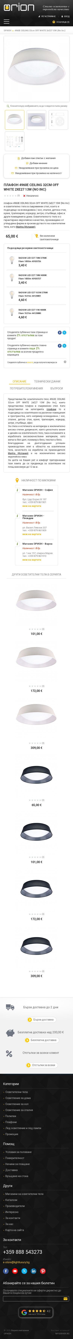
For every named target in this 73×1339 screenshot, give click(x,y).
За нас (9, 1224)
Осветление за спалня (19, 1110)
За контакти (12, 1218)
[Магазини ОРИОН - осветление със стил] (19, 7)
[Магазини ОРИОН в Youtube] (15, 1271)
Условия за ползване (18, 1152)
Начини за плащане (17, 1164)
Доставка (11, 1170)
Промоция (11, 1134)
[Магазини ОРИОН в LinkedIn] (33, 1271)
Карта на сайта (14, 1230)
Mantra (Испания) (25, 226)
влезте (30, 362)
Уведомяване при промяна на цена (38, 168)
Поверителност (14, 1158)
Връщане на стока (16, 1176)
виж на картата (31, 506)
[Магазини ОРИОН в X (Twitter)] (24, 1271)
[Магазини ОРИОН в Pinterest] (43, 1271)
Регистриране (48, 16)
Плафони (11, 1122)
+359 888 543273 (22, 1252)
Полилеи (10, 1116)
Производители (15, 1206)
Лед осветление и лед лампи (23, 1128)
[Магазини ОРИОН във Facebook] (6, 1271)
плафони (51, 409)
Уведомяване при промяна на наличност (38, 173)
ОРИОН (7, 30)
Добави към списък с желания (38, 158)
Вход (66, 16)
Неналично (32, 196)
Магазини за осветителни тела (24, 1194)
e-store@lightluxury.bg (16, 1262)
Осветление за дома (18, 1098)
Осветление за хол (16, 1104)
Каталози (11, 1200)
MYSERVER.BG (62, 1333)
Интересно (12, 1212)
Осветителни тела (16, 1092)
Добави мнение (38, 163)
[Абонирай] (66, 1298)
